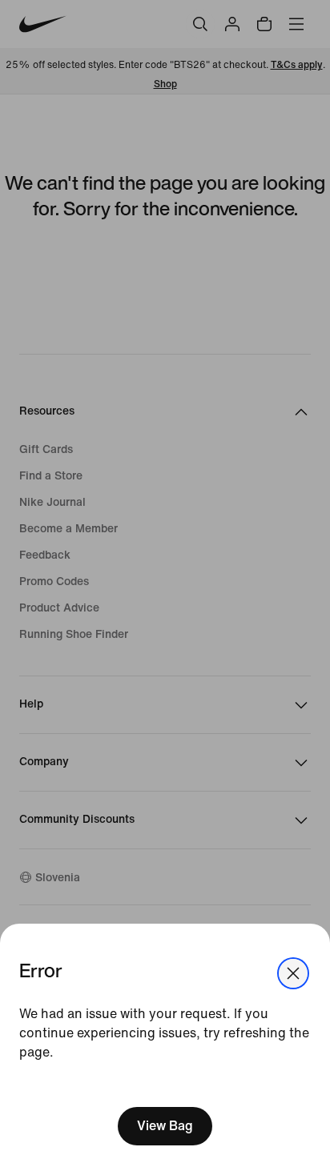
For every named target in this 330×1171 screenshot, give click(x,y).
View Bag (165, 1126)
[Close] (293, 973)
